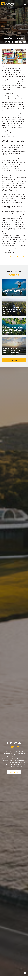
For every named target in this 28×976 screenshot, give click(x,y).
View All (14, 360)
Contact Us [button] (14, 772)
